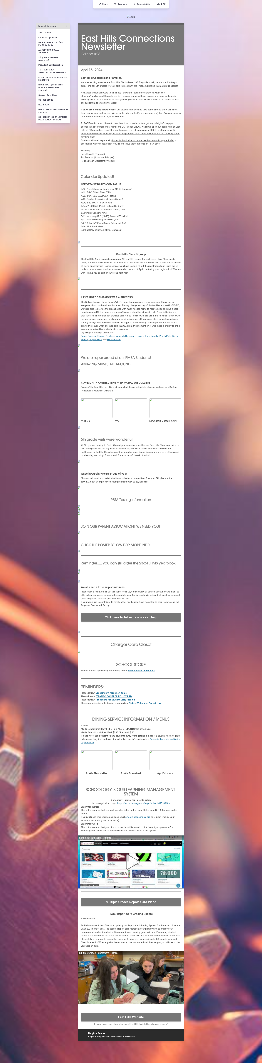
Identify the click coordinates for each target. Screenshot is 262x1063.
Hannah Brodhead (106, 336)
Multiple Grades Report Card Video (131, 902)
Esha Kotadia (151, 336)
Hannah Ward (114, 339)
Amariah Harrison (125, 336)
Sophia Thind (95, 339)
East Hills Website (131, 1017)
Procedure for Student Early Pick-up (115, 699)
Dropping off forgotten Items (111, 693)
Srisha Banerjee (88, 336)
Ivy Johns (139, 336)
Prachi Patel (165, 336)
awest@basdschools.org (137, 817)
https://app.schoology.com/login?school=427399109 (143, 803)
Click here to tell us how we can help (131, 617)
